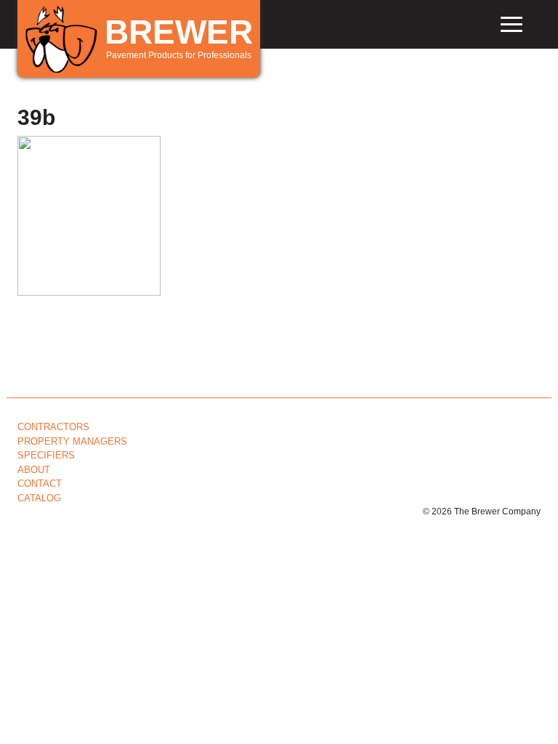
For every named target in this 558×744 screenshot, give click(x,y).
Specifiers (46, 455)
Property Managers (72, 441)
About (33, 469)
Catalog (39, 498)
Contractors (53, 426)
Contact (39, 483)
